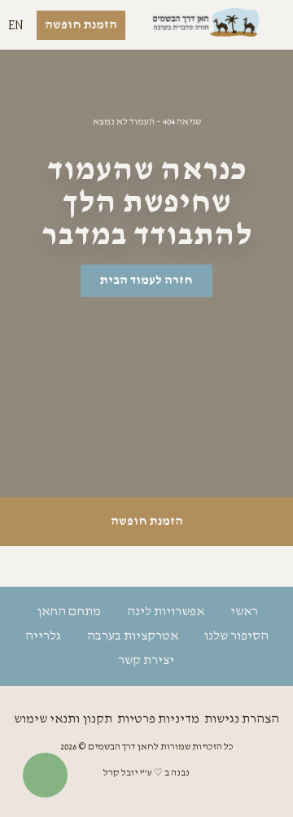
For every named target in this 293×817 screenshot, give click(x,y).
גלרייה (43, 636)
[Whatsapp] (101, 566)
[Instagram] (146, 566)
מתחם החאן (69, 611)
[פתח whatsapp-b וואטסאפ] (45, 775)
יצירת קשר (146, 660)
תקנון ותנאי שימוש (63, 719)
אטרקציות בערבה (132, 636)
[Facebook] (191, 566)
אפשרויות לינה (165, 611)
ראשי (244, 611)
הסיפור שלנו (236, 636)
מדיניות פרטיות (158, 719)
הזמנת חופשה (147, 521)
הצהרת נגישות (241, 719)
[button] (273, 24)
